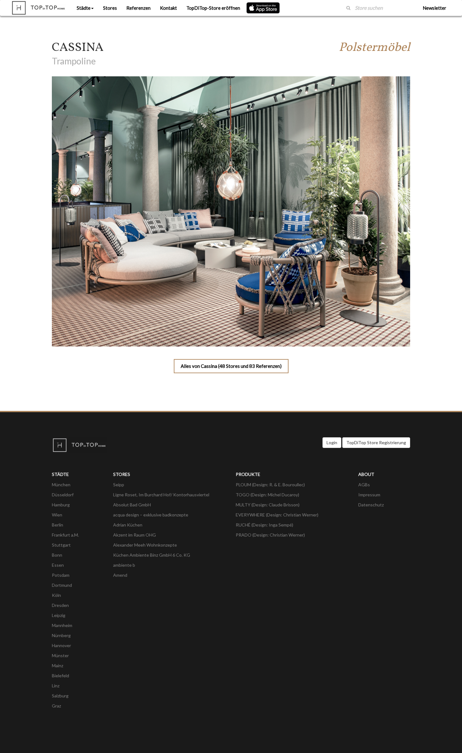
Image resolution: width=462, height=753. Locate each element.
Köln (56, 595)
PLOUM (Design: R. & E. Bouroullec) (270, 484)
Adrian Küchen (127, 524)
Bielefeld (60, 675)
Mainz (57, 665)
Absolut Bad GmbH (132, 504)
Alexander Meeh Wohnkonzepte (145, 545)
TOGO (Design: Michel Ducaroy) (267, 494)
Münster (60, 655)
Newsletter (434, 8)
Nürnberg (61, 635)
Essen (58, 565)
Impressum (369, 494)
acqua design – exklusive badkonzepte (150, 514)
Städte (84, 8)
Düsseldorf (63, 494)
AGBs (364, 484)
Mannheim (62, 625)
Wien (57, 514)
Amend (120, 575)
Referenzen (138, 8)
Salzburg (60, 695)
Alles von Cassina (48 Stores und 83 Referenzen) (231, 366)
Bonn (57, 555)
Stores (110, 8)
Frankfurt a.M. (65, 534)
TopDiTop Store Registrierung (376, 442)
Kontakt (168, 8)
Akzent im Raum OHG (134, 534)
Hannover (61, 645)
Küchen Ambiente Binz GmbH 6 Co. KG (151, 555)
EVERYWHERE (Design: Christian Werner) (277, 514)
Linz (55, 685)
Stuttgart (61, 545)
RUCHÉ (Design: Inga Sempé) (264, 524)
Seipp (118, 484)
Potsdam (60, 575)
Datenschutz (371, 504)
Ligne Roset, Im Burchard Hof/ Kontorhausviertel (161, 494)
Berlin (57, 524)
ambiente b (124, 565)
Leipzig (58, 615)
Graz (56, 705)
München (61, 484)
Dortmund (62, 585)
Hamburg (61, 504)
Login (332, 442)
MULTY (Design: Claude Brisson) (268, 504)
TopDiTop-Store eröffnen (213, 8)
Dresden (60, 605)
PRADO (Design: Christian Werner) (270, 534)
